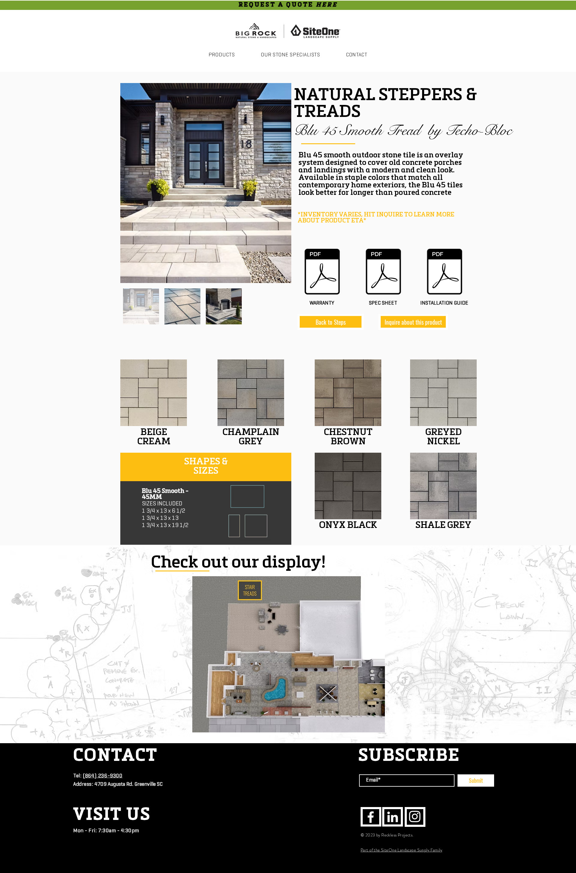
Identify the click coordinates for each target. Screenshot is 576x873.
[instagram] (414, 816)
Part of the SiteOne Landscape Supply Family (401, 850)
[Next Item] (281, 183)
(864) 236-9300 (103, 776)
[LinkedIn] (392, 816)
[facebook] (370, 817)
